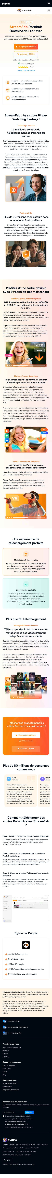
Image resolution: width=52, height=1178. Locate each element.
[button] (26, 47)
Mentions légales (9, 1144)
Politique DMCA (42, 1144)
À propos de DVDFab (10, 1083)
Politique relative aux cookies (13, 1155)
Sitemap (28, 1155)
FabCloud (6, 1057)
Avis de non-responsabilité (25, 1144)
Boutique (6, 1050)
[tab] (22, 22)
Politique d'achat (8, 1151)
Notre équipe (7, 1086)
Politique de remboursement (26, 1151)
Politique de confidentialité (14, 1124)
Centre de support (9, 1065)
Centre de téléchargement (12, 1047)
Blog (4, 1075)
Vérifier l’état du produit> (26, 70)
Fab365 (5, 1053)
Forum (5, 1072)
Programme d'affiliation (11, 1090)
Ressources (7, 1068)
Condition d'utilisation (10, 1148)
